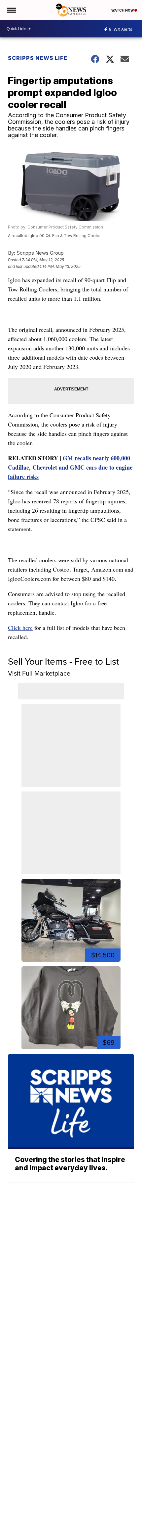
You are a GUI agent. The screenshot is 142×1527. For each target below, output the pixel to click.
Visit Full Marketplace (39, 673)
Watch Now (122, 10)
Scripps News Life (37, 58)
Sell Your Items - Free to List (63, 661)
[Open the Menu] (11, 10)
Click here (20, 628)
